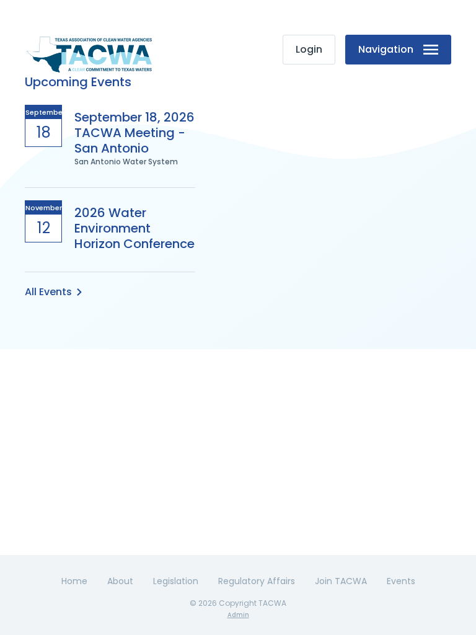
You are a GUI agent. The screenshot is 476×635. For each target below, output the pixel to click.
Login (309, 49)
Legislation (175, 581)
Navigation (385, 49)
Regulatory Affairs (256, 581)
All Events (48, 292)
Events (401, 581)
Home (74, 581)
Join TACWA (341, 581)
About (120, 581)
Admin (238, 615)
